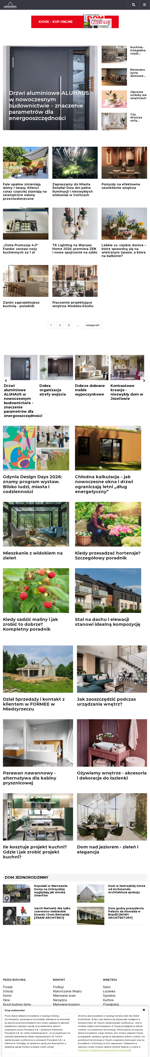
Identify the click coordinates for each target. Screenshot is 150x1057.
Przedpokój (111, 1004)
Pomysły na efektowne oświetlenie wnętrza (121, 186)
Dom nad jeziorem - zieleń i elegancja (107, 849)
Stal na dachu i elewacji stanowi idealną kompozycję (107, 622)
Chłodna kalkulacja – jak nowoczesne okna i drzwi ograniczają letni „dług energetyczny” (104, 484)
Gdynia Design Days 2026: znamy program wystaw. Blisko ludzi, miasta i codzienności (32, 484)
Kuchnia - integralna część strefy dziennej (138, 53)
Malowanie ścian (64, 995)
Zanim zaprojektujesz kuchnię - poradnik (21, 304)
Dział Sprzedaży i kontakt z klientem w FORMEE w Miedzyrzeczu (34, 704)
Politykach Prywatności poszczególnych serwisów (104, 1050)
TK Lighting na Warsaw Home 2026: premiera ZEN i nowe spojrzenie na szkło (74, 248)
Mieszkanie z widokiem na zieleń (33, 555)
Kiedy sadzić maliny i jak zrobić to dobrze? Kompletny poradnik (30, 624)
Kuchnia (108, 1000)
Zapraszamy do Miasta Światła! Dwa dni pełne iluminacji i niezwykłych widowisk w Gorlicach (72, 189)
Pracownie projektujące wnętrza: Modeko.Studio (72, 304)
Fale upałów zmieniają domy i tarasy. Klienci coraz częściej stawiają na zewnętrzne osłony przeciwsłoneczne (25, 191)
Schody (8, 991)
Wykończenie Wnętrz (67, 991)
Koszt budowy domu (17, 1004)
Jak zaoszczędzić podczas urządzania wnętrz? (106, 702)
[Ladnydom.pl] (10, 5)
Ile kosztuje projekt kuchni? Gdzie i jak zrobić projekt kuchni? (35, 852)
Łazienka (109, 991)
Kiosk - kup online (56, 22)
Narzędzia (60, 1000)
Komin (7, 995)
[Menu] (144, 5)
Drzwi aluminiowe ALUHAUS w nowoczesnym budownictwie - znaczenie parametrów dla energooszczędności (49, 105)
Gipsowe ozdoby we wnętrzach (138, 95)
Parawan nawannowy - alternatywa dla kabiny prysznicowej (29, 778)
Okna (6, 1000)
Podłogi (58, 987)
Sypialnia (109, 995)
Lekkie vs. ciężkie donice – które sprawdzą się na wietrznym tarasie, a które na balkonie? (124, 250)
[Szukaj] (133, 5)
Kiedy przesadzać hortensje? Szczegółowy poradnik (108, 555)
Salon (107, 987)
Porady (8, 987)
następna (91, 325)
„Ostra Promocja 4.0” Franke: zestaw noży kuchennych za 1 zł (20, 248)
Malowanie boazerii (66, 1004)
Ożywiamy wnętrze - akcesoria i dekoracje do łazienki (112, 775)
